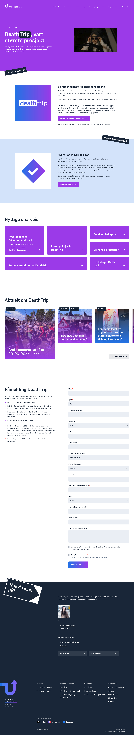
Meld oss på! (76, 565)
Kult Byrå (122, 729)
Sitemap (46, 729)
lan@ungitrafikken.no (67, 626)
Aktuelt (111, 691)
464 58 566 (64, 629)
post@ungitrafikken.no (11, 701)
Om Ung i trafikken (116, 687)
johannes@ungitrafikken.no (69, 642)
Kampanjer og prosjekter (12, 28)
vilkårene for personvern (98, 558)
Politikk (111, 702)
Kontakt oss (113, 694)
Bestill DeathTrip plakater (94, 694)
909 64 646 (8, 704)
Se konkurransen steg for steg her (72, 119)
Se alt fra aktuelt (118, 357)
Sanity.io (123, 731)
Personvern (40, 729)
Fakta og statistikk (44, 687)
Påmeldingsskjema (66, 184)
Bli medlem (112, 698)
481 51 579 (63, 645)
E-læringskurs (90, 691)
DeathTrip (64, 687)
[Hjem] (12, 6)
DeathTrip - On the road (70, 691)
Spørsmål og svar (44, 691)
